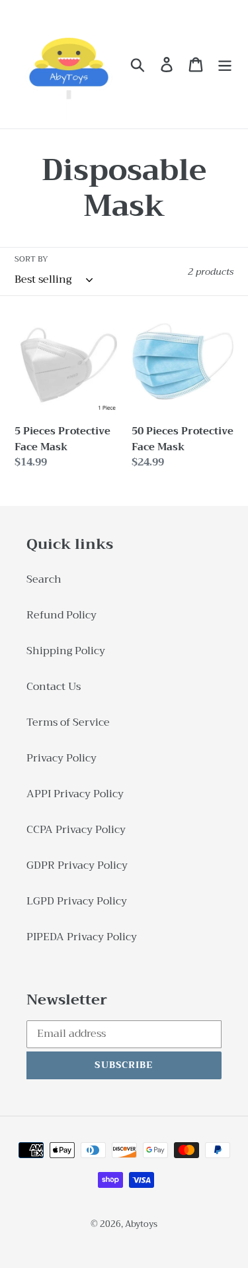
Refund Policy (61, 615)
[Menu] (224, 64)
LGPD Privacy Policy (76, 901)
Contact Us (53, 686)
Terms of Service (68, 722)
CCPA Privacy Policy (76, 829)
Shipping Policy (65, 651)
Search (44, 579)
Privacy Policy (61, 758)
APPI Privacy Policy (75, 794)
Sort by (31, 259)
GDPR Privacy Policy (77, 865)
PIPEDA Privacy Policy (81, 937)
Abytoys (141, 1224)
